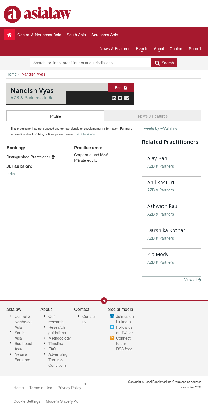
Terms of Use (40, 387)
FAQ (52, 349)
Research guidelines (57, 329)
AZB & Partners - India (32, 98)
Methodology (59, 338)
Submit (195, 48)
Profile (55, 116)
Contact (176, 48)
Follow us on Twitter (124, 329)
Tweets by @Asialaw (159, 128)
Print (119, 87)
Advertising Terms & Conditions (57, 360)
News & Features (115, 48)
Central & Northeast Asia (23, 322)
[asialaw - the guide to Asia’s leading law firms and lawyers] (38, 14)
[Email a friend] (126, 97)
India (10, 173)
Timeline (55, 343)
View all (191, 279)
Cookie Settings (27, 401)
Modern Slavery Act (62, 401)
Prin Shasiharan (85, 134)
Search (167, 62)
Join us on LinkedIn (125, 319)
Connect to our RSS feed (124, 343)
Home (11, 74)
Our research (56, 319)
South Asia (20, 335)
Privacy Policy (69, 387)
